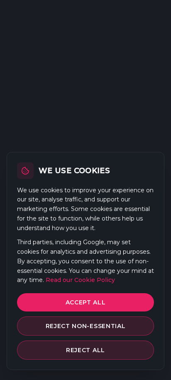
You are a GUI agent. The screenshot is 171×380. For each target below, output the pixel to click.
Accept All (86, 302)
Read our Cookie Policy (80, 280)
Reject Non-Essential (86, 326)
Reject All (85, 350)
